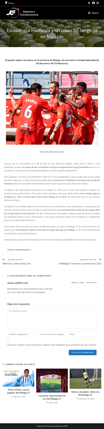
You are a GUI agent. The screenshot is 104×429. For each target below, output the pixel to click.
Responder (92, 283)
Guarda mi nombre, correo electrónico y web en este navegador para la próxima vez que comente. (52, 345)
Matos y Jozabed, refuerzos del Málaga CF (85, 393)
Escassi (18, 250)
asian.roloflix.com (17, 283)
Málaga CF (26, 250)
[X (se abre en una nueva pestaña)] (89, 3)
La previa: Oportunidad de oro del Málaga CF (52, 397)
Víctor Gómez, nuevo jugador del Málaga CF (18, 391)
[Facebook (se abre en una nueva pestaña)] (93, 3)
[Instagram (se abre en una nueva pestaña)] (97, 3)
